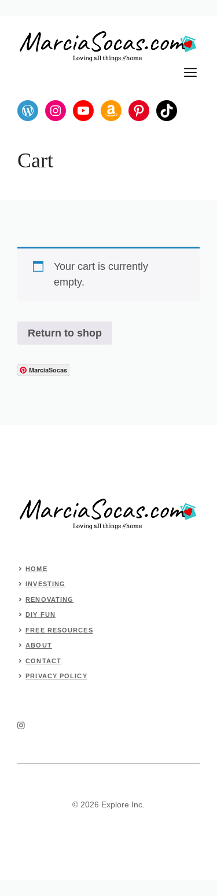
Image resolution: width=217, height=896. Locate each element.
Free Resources (59, 630)
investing (45, 583)
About (38, 645)
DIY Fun (40, 614)
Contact (43, 660)
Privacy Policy (56, 675)
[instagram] (21, 725)
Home (36, 568)
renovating (49, 599)
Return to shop (65, 333)
